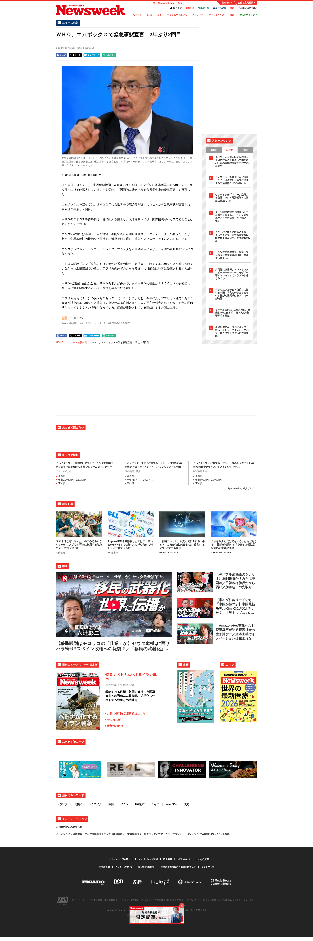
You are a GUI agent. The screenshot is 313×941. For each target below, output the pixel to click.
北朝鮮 (78, 804)
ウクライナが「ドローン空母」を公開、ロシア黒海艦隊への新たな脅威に (231, 197)
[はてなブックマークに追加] (92, 55)
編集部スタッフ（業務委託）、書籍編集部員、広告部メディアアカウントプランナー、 (140, 834)
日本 (159, 15)
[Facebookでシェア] (61, 55)
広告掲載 (167, 859)
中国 (111, 804)
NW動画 (140, 804)
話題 (232, 15)
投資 (186, 804)
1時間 (214, 150)
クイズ (155, 804)
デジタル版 (114, 719)
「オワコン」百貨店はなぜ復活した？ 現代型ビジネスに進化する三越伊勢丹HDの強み (231, 180)
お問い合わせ (183, 859)
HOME (59, 342)
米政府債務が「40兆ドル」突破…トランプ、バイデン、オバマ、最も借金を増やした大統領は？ (231, 331)
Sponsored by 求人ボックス (242, 488)
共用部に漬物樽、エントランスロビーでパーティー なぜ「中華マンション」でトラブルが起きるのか (231, 274)
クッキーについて (124, 867)
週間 (245, 150)
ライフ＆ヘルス (216, 15)
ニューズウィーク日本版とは (118, 859)
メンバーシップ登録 (148, 859)
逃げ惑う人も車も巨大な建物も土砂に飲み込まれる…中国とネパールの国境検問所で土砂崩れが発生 (231, 161)
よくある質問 (202, 859)
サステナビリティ (248, 15)
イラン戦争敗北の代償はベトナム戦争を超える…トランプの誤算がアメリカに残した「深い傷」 (231, 216)
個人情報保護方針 (146, 867)
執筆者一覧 (203, 8)
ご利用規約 (104, 867)
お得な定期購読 (245, 2)
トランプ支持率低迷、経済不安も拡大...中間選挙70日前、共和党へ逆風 (231, 255)
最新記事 (190, 8)
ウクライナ (95, 804)
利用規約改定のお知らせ (69, 827)
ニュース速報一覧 (77, 342)
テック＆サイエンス (177, 15)
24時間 (229, 150)
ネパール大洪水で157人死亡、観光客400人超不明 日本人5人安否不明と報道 (232, 312)
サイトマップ (207, 867)
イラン (124, 804)
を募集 (225, 834)
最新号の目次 (115, 725)
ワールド (137, 15)
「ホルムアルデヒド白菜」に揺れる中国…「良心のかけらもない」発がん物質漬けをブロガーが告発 (231, 294)
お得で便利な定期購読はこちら (126, 713)
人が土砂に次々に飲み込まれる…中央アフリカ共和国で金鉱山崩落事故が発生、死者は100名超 (232, 236)
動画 (232, 8)
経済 (149, 15)
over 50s (171, 804)
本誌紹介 (225, 2)
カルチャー (197, 15)
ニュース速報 (219, 8)
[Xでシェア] (75, 55)
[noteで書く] (109, 55)
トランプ (62, 804)
